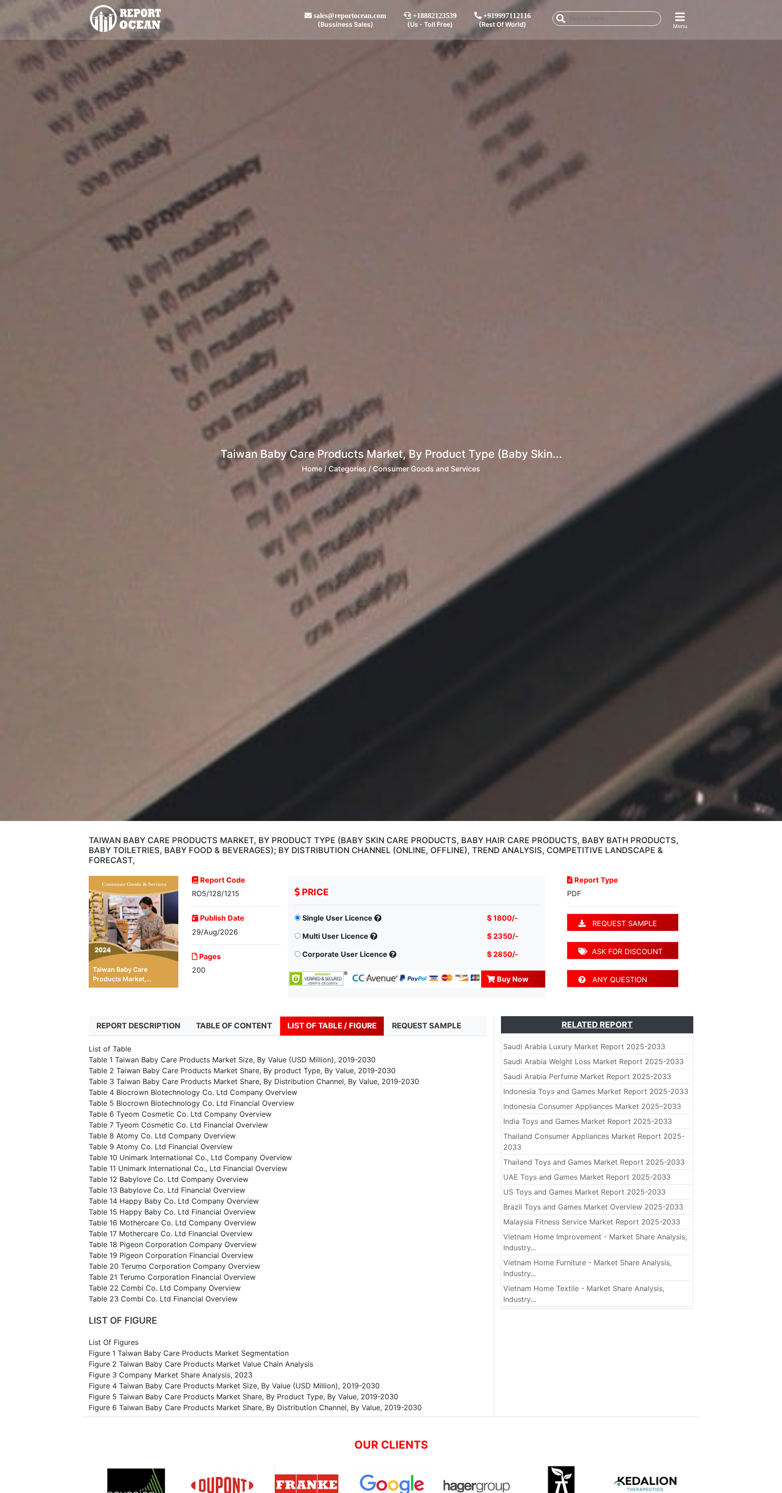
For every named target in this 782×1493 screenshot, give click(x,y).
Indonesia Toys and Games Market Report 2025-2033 (595, 1091)
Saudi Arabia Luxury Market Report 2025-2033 (584, 1046)
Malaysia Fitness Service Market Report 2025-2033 (591, 1221)
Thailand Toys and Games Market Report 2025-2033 (594, 1162)
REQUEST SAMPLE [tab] (426, 1025)
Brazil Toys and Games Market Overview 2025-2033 (593, 1206)
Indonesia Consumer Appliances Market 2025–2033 (592, 1106)
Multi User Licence (335, 936)
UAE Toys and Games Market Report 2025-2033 (587, 1176)
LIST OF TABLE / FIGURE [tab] (332, 1025)
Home (312, 468)
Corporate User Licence (344, 954)
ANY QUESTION (616, 979)
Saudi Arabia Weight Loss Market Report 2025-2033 (593, 1061)
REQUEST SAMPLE (621, 923)
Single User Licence (337, 917)
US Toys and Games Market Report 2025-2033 (584, 1191)
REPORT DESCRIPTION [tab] (138, 1025)
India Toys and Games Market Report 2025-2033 (587, 1121)
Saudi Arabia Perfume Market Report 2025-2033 (587, 1076)
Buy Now (512, 979)
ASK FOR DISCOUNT (625, 951)
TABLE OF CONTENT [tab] (234, 1025)
